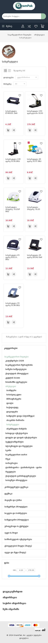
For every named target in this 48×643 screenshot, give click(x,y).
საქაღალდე (12, 407)
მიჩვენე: (7, 84)
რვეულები (10, 472)
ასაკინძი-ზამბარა (15, 420)
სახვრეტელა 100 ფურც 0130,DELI (13, 160)
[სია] (9, 70)
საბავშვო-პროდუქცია (16, 480)
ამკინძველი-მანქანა (16, 429)
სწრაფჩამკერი (13, 399)
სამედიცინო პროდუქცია (17, 520)
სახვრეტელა (12, 424)
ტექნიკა (8, 494)
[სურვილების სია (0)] (36, 26)
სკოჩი (8, 450)
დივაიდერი (12, 412)
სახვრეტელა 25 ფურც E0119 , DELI (12, 257)
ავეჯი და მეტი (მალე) (15, 552)
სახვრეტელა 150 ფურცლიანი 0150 (35, 112)
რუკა (7, 459)
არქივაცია (10, 386)
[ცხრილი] (5, 70)
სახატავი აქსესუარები (16, 433)
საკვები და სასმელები (16, 513)
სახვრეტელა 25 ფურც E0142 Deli (34, 256)
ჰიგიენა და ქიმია (13, 500)
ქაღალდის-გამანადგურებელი (20, 476)
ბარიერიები (11, 463)
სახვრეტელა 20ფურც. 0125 (33, 208)
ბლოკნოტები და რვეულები (19, 446)
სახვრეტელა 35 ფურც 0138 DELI (12, 304)
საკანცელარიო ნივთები (17, 357)
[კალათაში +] (8, 130)
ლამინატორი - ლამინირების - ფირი (23, 467)
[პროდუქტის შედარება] (29, 26)
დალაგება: (8, 77)
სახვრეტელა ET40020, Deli (11, 112)
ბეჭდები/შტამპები (14, 442)
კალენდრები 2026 (14, 361)
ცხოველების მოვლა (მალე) (18, 546)
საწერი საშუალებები (16, 369)
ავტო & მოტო (11, 533)
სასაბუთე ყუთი (13, 395)
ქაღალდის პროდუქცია (16, 373)
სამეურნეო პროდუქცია (16, 507)
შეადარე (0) (19, 71)
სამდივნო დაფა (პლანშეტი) (20, 416)
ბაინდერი (11, 390)
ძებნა (43, 16)
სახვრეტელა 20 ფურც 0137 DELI (34, 160)
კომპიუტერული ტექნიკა (16, 487)
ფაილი (9, 403)
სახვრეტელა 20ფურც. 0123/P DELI (12, 209)
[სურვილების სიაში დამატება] (19, 95)
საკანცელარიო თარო (16, 455)
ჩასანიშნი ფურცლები (16, 382)
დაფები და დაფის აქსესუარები (21, 437)
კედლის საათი (12, 378)
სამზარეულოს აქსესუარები (18, 539)
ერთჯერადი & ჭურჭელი (17, 526)
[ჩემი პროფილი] (23, 26)
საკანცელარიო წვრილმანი (19, 365)
